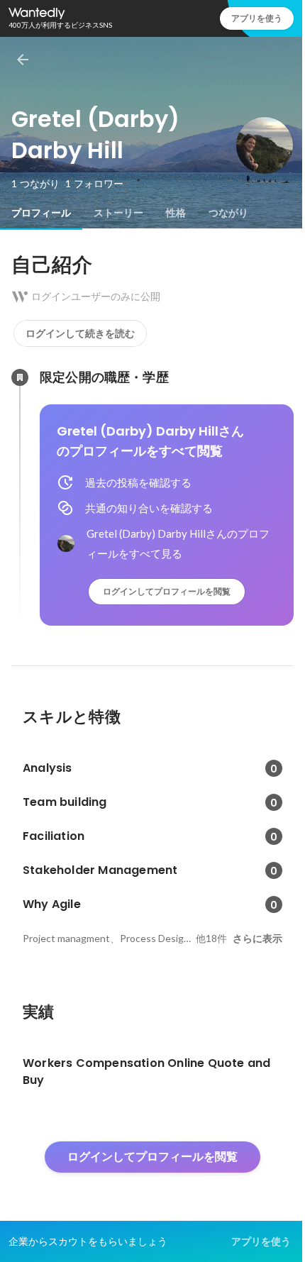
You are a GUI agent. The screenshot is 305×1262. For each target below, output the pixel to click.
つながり (228, 213)
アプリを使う (256, 18)
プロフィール (41, 213)
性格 (176, 213)
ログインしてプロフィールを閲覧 (167, 591)
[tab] (41, 213)
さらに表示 (257, 938)
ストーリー (118, 213)
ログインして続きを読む (80, 333)
